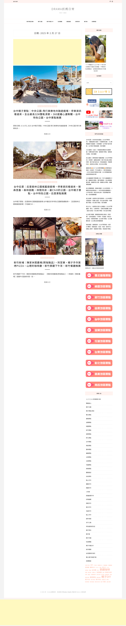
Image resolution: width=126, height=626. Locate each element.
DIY (91, 565)
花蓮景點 (88, 465)
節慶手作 (88, 488)
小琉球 (88, 492)
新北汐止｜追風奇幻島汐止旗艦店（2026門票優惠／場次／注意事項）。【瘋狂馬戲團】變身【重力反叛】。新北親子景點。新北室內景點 (99, 208)
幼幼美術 (88, 476)
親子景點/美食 (30, 21)
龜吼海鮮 (109, 581)
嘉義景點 (88, 453)
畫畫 (89, 574)
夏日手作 (88, 507)
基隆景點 (88, 419)
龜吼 (104, 582)
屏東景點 (88, 468)
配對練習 (87, 581)
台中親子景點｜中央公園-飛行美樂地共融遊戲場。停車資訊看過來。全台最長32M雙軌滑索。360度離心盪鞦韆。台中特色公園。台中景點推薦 (47, 114)
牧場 (86, 574)
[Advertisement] (47, 52)
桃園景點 (88, 426)
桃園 (86, 572)
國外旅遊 (88, 519)
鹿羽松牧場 (97, 581)
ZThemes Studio (66, 592)
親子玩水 (87, 579)
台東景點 (88, 461)
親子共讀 (88, 538)
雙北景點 (88, 415)
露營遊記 (69, 21)
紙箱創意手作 (90, 495)
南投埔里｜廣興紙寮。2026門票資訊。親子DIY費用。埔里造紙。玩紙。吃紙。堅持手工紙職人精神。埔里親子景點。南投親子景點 (98, 227)
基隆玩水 (92, 567)
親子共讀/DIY (50, 21)
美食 (111, 574)
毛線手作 (88, 511)
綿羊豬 (102, 574)
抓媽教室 (94, 21)
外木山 (97, 567)
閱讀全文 (47, 134)
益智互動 (98, 574)
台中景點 (54, 106)
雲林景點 (88, 449)
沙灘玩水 (94, 572)
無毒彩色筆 (108, 572)
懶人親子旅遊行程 (91, 557)
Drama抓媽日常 (63, 9)
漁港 (103, 572)
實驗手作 (88, 484)
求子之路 (88, 522)
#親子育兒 (87, 565)
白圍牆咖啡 (93, 574)
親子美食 (93, 579)
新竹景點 (51, 257)
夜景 (100, 567)
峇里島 (86, 570)
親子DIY (106, 577)
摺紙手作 (88, 503)
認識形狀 (104, 579)
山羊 (108, 567)
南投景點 (88, 445)
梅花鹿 (89, 572)
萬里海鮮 (99, 577)
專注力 (104, 567)
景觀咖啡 (105, 569)
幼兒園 (94, 570)
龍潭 (102, 581)
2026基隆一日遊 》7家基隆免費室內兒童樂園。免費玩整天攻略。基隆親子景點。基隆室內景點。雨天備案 (99, 152)
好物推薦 (88, 499)
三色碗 (95, 565)
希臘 (90, 570)
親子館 (85, 21)
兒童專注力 (99, 565)
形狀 (98, 570)
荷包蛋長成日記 (90, 526)
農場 (108, 579)
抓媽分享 (77, 21)
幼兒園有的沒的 (90, 553)
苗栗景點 (88, 434)
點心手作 (88, 515)
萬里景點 (93, 577)
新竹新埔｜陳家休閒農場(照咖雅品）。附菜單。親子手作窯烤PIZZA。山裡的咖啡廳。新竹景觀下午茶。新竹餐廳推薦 (47, 264)
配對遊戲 (92, 581)
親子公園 (40, 21)
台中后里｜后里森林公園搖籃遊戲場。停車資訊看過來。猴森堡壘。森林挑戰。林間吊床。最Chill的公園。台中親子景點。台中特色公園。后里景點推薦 (47, 190)
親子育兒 (88, 530)
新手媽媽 (88, 549)
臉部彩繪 (87, 577)
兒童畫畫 (105, 565)
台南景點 (88, 457)
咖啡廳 (87, 567)
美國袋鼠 (107, 574)
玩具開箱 (60, 21)
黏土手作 (88, 480)
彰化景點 (88, 438)
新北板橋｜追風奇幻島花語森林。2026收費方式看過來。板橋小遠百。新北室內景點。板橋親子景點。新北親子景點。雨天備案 (99, 200)
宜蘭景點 (88, 422)
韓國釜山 (88, 403)
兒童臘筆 (110, 565)
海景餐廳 (99, 572)
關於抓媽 (15, 1)
